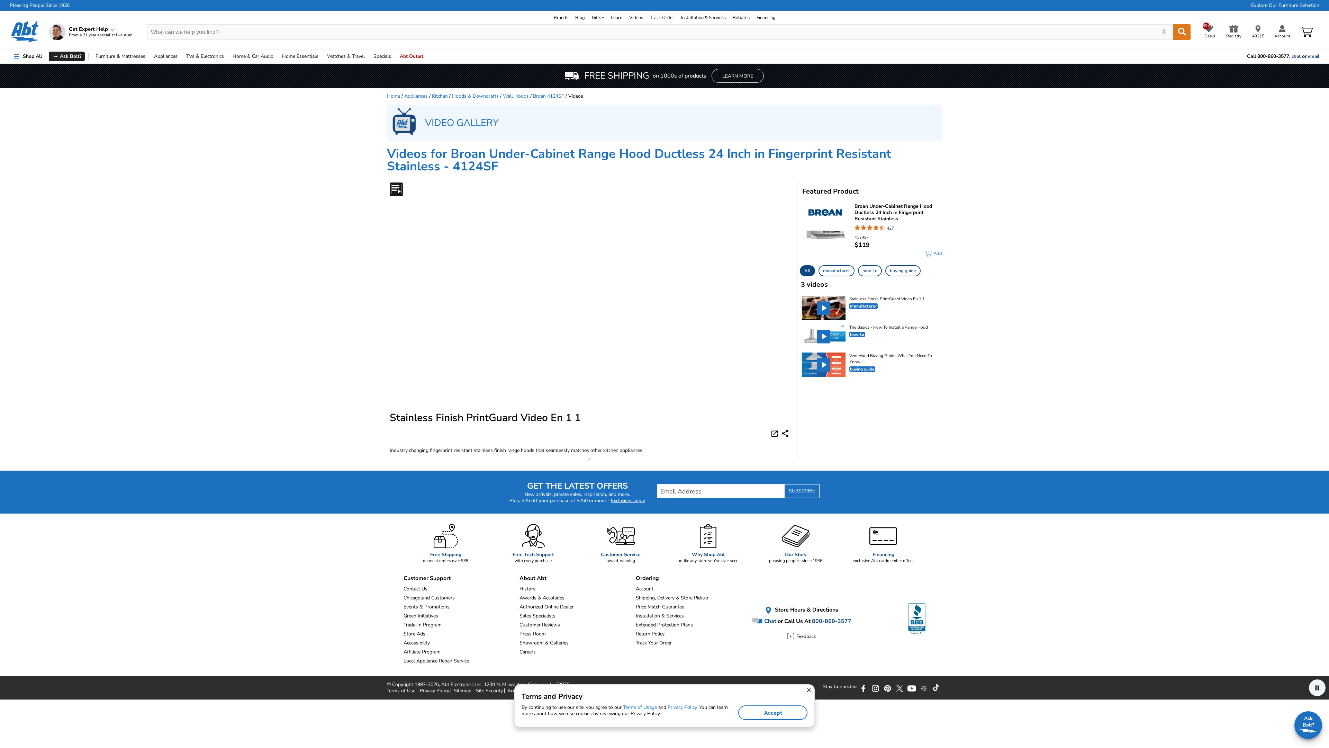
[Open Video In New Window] (775, 433)
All (807, 271)
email (1313, 56)
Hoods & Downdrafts (475, 96)
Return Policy (650, 634)
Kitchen (440, 96)
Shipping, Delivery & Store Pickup (672, 598)
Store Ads (414, 634)
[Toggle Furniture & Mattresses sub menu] (148, 56)
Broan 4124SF (548, 96)
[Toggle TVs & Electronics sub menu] (227, 56)
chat (1296, 56)
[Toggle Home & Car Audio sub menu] (276, 56)
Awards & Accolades (541, 598)
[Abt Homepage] (25, 31)
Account (644, 589)
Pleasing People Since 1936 (40, 5)
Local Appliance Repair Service (436, 661)
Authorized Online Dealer (546, 607)
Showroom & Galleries (544, 643)
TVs (205, 56)
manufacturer (836, 271)
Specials (382, 56)
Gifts (596, 18)
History (527, 589)
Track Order (662, 18)
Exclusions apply (628, 501)
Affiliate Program (422, 652)
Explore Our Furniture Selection (1285, 5)
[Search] (1182, 32)
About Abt (532, 578)
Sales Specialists (537, 616)
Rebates (741, 18)
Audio (253, 56)
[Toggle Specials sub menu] (394, 56)
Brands (561, 18)
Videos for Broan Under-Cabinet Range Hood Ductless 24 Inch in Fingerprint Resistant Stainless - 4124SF (639, 160)
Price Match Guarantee (660, 607)
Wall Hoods (516, 96)
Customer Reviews (539, 625)
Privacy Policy (682, 707)
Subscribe (802, 491)
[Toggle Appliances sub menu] (180, 56)
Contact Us (415, 589)
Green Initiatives (421, 616)
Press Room (532, 634)
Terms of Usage (640, 707)
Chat (769, 621)
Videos (636, 18)
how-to (869, 271)
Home (300, 56)
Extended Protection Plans (664, 625)
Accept (773, 713)
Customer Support (427, 578)
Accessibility (417, 643)
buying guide (903, 271)
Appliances (166, 56)
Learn (616, 18)
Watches (346, 56)
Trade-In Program (423, 625)
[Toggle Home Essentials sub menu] (321, 56)
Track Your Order (654, 643)
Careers (527, 652)
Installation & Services (703, 18)
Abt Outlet (411, 56)
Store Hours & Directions (806, 610)
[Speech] (1163, 32)
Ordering (647, 578)
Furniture (120, 56)
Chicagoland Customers (429, 598)
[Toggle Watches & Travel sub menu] (368, 56)
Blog (580, 18)
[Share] (785, 433)
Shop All (32, 56)
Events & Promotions (427, 607)
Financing (766, 18)
